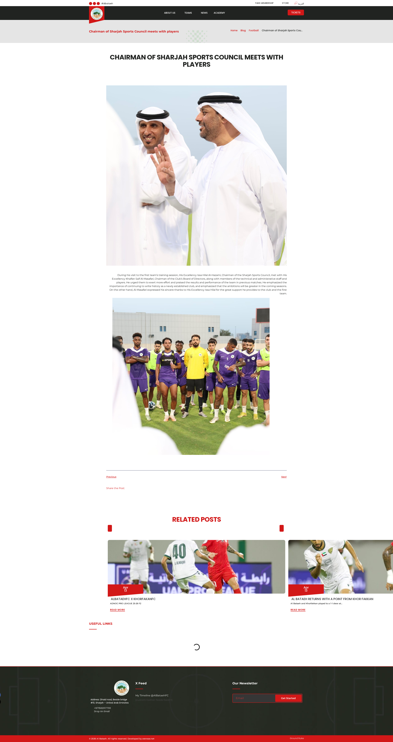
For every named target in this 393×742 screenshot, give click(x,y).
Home (234, 30)
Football (254, 30)
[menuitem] (298, 3)
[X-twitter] (98, 3)
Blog (243, 30)
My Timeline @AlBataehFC (151, 695)
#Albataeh (107, 3)
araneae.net (148, 738)
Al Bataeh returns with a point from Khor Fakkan (332, 599)
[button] (131, 488)
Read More (117, 609)
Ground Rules (297, 738)
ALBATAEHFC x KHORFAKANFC (133, 599)
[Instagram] (90, 3)
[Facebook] (94, 3)
